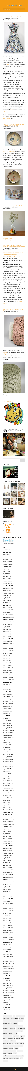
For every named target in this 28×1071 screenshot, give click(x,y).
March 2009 (6, 954)
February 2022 (6, 581)
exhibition (12, 1040)
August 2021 (6, 595)
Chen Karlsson (7, 238)
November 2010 (7, 906)
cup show (22, 1036)
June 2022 (5, 571)
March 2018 (6, 694)
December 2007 (7, 990)
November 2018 (7, 675)
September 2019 (7, 651)
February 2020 (7, 639)
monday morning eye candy (9, 1050)
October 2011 (6, 879)
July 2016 (5, 742)
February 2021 (6, 610)
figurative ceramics (19, 1043)
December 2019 (7, 643)
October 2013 (6, 821)
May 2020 (5, 631)
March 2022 (6, 578)
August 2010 (6, 913)
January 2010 (6, 930)
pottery (14, 1053)
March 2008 (6, 983)
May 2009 (5, 949)
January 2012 (6, 872)
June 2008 (5, 976)
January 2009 (6, 959)
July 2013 (5, 829)
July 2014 (5, 800)
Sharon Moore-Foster (15, 257)
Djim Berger (8, 354)
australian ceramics (17, 1021)
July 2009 (5, 944)
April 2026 (5, 557)
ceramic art (12, 1028)
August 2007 (6, 1000)
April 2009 (5, 951)
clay (14, 1036)
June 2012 (5, 860)
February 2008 (7, 985)
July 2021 (5, 598)
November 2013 (7, 819)
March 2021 (6, 607)
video (21, 1058)
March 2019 (6, 665)
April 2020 (5, 634)
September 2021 (7, 593)
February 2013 (6, 841)
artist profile (6, 1018)
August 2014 (6, 797)
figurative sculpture (7, 1045)
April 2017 (5, 720)
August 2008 (6, 971)
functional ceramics (18, 1045)
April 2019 (5, 663)
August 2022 (6, 566)
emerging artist (11, 1038)
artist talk (21, 1018)
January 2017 (6, 728)
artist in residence (20, 1016)
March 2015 (6, 781)
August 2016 (6, 740)
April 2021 (5, 605)
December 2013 (7, 817)
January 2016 (6, 757)
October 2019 (6, 648)
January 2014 (6, 814)
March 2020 (6, 636)
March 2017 (6, 723)
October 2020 (6, 619)
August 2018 (6, 682)
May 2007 (5, 1007)
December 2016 (7, 730)
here (7, 64)
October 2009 (6, 937)
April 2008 (5, 980)
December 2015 (7, 759)
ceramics (5, 1033)
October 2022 (6, 561)
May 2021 (5, 602)
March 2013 (6, 838)
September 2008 (7, 968)
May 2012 (5, 862)
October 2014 (6, 793)
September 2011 (7, 882)
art (14, 1016)
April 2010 (5, 923)
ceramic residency (18, 1031)
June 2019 (5, 658)
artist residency (14, 1018)
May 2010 (5, 920)
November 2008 (7, 964)
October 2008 (6, 966)
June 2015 (5, 773)
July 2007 (5, 1002)
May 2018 (5, 689)
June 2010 (5, 918)
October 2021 (6, 590)
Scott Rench (6, 118)
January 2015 (6, 785)
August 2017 (6, 711)
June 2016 (5, 744)
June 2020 (5, 629)
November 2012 (7, 848)
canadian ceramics (18, 1026)
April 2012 (5, 865)
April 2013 (5, 836)
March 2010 (6, 925)
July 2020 (5, 627)
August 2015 (6, 769)
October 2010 (6, 908)
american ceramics (7, 1016)
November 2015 (7, 761)
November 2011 (7, 877)
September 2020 (7, 622)
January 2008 (6, 988)
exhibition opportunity (8, 1043)
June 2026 (5, 552)
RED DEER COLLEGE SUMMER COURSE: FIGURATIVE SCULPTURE (14, 246)
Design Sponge (9, 240)
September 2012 (7, 853)
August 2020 (6, 624)
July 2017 (5, 713)
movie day (19, 1050)
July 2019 (5, 655)
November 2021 (7, 588)
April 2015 (5, 778)
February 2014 (6, 812)
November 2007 (7, 992)
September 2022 (7, 564)
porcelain (9, 1053)
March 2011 (6, 896)
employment (6, 1040)
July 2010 (5, 915)
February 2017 (6, 725)
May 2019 (5, 660)
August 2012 (6, 855)
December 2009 (7, 932)
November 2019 (7, 646)
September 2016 (7, 737)
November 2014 (7, 790)
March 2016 (6, 752)
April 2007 (5, 1009)
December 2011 (7, 874)
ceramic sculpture (13, 1033)
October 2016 (6, 735)
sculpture (5, 1058)
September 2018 (7, 679)
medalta (16, 1048)
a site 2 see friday (7, 1021)
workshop (5, 1060)
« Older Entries (7, 401)
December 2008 (7, 961)
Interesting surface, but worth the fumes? (13, 309)
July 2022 (5, 569)
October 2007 (6, 995)
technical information (14, 1058)
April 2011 (5, 894)
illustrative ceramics (8, 1048)
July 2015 (5, 771)
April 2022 (5, 576)
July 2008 (5, 973)
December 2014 (7, 788)
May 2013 (5, 834)
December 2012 (7, 846)
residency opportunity (8, 1055)
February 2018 (6, 696)
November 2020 (7, 617)
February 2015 (6, 783)
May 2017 (5, 718)
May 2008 (5, 978)
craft (18, 1036)
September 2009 (7, 939)
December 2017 (7, 701)
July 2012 (5, 858)
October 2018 (6, 677)
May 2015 (5, 776)
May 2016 (5, 747)
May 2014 (5, 805)
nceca (4, 1053)
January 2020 (6, 641)
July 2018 (5, 684)
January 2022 (6, 583)
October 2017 (6, 706)
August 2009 (6, 942)
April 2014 (5, 807)
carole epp (5, 1028)
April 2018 (5, 691)
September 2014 (7, 795)
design (4, 1038)
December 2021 (7, 586)
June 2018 (5, 687)
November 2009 (7, 935)
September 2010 (7, 911)
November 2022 (7, 559)
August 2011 (6, 884)
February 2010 (6, 927)
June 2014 (5, 802)
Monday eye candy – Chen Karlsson (13, 206)
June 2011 (5, 889)
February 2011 (6, 899)
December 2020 (7, 614)
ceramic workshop (7, 1036)
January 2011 (6, 901)
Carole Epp (7, 18)
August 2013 (6, 826)
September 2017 (7, 708)
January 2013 (6, 843)
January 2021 (6, 612)
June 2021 (5, 600)
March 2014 (6, 809)
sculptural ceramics (19, 1055)
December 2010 (7, 903)
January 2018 (6, 699)
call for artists (6, 1023)
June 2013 (5, 831)
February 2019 (6, 667)
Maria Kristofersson (9, 151)
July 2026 (5, 549)
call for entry (14, 1023)
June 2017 (5, 716)
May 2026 (5, 554)
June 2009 (5, 947)
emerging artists (20, 1038)
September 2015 (7, 766)
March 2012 (6, 867)
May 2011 (5, 891)
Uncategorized (7, 19)
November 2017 (7, 704)
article (5, 352)
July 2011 (5, 887)
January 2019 (6, 670)
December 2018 (7, 672)
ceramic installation (7, 1031)
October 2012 (6, 850)
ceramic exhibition (20, 1028)
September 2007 (7, 997)
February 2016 (6, 754)
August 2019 (6, 653)
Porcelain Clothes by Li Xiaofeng (13, 17)
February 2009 (7, 956)
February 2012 (6, 870)
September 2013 (7, 824)
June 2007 (5, 1004)
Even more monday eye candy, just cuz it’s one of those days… (13, 125)
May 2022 (5, 574)
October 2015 (6, 764)
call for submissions (8, 1026)
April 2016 (5, 749)
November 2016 (7, 732)
